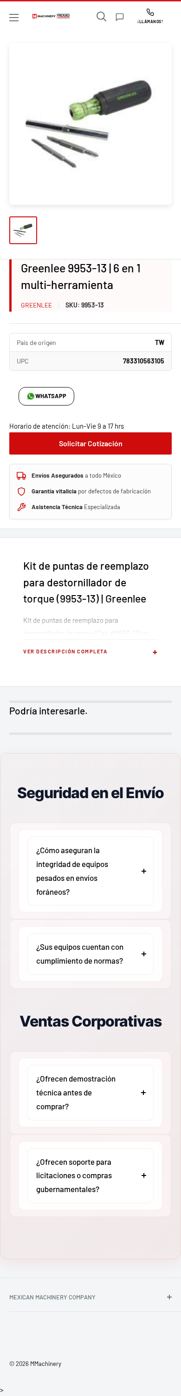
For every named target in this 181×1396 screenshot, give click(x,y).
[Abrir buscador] (102, 17)
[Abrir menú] (14, 17)
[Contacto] (119, 17)
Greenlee (36, 305)
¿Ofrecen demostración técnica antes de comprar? (76, 1092)
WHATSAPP (50, 396)
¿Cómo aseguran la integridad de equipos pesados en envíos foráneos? (72, 870)
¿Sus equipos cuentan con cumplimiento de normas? (79, 953)
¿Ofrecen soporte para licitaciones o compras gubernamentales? (74, 1175)
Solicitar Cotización (91, 443)
